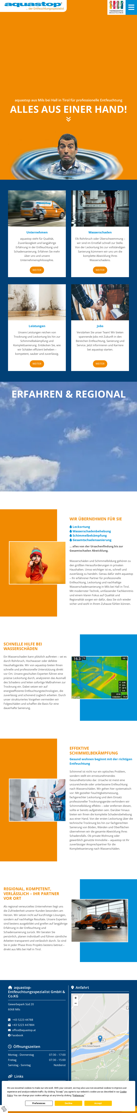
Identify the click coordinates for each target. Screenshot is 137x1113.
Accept (98, 1103)
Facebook (17, 1035)
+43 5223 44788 (22, 1019)
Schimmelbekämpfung (90, 535)
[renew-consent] (4, 1109)
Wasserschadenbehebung (92, 531)
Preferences (38, 1103)
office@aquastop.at (24, 1030)
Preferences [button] (78, 1095)
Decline (68, 1103)
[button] (131, 7)
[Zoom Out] (75, 1003)
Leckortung (81, 527)
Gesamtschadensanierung (92, 540)
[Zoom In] (75, 998)
